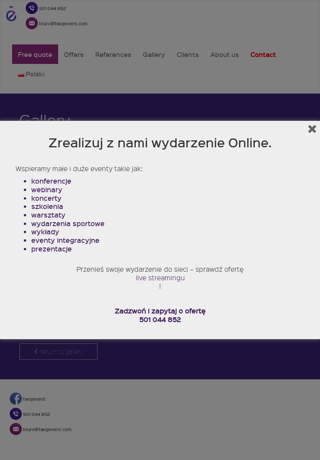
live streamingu (160, 278)
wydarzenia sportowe (68, 223)
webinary (46, 190)
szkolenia (47, 206)
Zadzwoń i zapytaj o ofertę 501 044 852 (160, 315)
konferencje (51, 181)
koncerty (46, 198)
